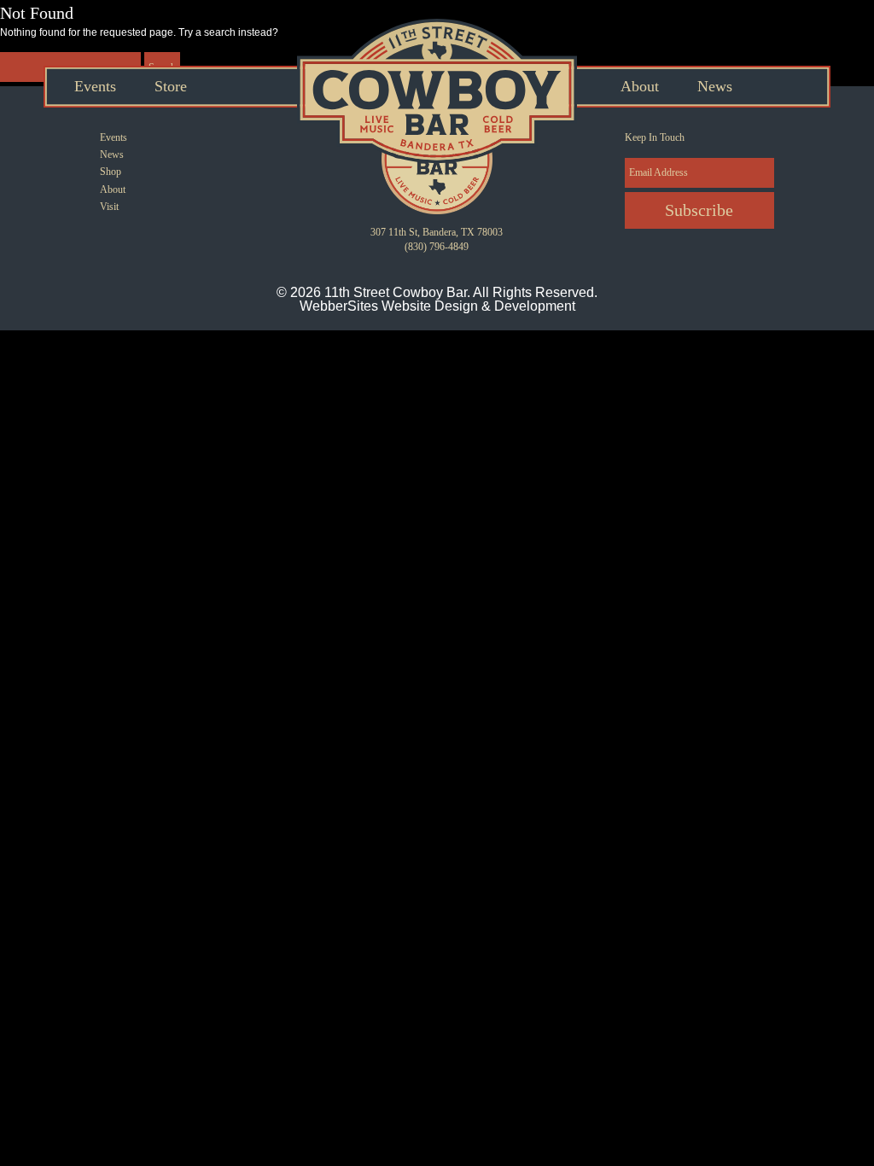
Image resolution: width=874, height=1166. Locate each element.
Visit (109, 207)
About (640, 86)
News (714, 86)
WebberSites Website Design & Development (437, 306)
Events (95, 86)
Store (170, 86)
